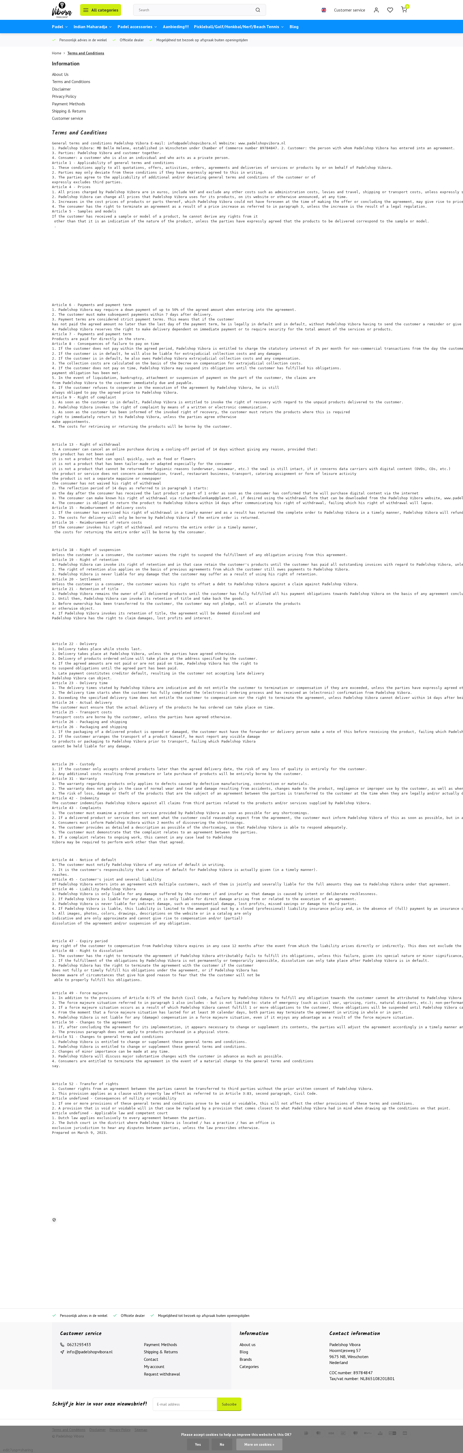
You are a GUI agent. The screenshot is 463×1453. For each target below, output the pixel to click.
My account (154, 1366)
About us (248, 1344)
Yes (198, 1444)
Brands (246, 1359)
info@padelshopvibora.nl (90, 1351)
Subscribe (229, 1404)
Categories (249, 1366)
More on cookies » (259, 1444)
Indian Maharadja (90, 26)
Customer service (349, 10)
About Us (60, 74)
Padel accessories (135, 26)
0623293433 (79, 1344)
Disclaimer (61, 89)
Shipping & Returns (69, 111)
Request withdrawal (162, 1374)
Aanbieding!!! (176, 26)
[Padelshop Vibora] (62, 10)
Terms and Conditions (85, 53)
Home (56, 53)
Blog (294, 26)
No (222, 1444)
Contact (151, 1359)
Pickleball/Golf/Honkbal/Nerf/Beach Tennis (236, 26)
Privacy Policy (64, 96)
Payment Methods (68, 103)
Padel (57, 26)
